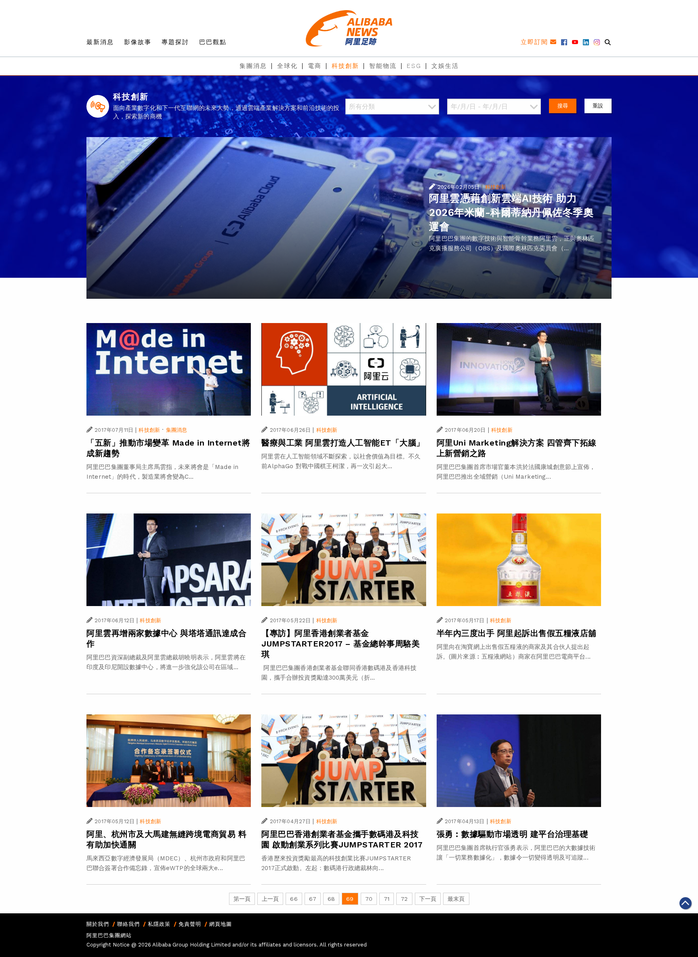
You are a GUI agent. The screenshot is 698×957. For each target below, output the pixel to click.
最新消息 (100, 42)
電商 (315, 66)
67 (312, 899)
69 (349, 899)
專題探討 (175, 42)
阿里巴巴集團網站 (109, 935)
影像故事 (137, 42)
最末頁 (456, 899)
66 (293, 899)
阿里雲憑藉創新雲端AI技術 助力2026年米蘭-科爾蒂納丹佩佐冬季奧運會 (511, 212)
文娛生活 (445, 66)
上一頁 (270, 899)
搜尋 (562, 106)
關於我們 (97, 924)
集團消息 (253, 66)
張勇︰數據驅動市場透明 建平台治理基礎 (513, 834)
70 (368, 899)
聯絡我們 (128, 924)
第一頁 (241, 899)
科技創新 (345, 66)
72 (404, 899)
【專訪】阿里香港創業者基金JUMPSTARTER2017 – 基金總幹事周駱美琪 (340, 643)
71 (386, 899)
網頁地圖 (220, 924)
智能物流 (383, 66)
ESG (414, 66)
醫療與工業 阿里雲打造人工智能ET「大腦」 (343, 443)
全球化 (287, 66)
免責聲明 (190, 924)
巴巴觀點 (213, 42)
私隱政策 (159, 924)
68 (331, 899)
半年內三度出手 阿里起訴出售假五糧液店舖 (517, 633)
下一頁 (427, 899)
